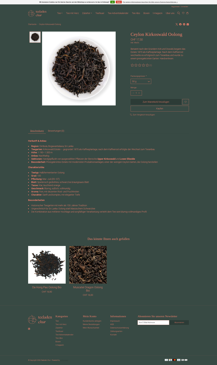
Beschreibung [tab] (37, 130)
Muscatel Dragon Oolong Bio (88, 289)
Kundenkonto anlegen (92, 321)
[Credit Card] (170, 360)
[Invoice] (166, 360)
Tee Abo (136, 13)
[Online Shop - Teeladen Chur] (37, 13)
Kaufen (159, 108)
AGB (112, 324)
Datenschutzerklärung (119, 328)
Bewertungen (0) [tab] (56, 130)
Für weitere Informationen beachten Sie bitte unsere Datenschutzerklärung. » (150, 2)
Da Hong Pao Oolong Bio (46, 287)
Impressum (115, 321)
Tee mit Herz (72, 13)
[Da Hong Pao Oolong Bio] (47, 265)
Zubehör (59, 328)
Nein (118, 2)
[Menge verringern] (133, 93)
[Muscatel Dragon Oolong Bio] (88, 265)
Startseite (32, 24)
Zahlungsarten (116, 331)
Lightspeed (64, 360)
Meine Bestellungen (91, 324)
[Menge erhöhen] (139, 93)
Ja (112, 2)
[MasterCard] (174, 360)
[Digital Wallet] (184, 360)
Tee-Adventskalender (118, 13)
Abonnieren (179, 322)
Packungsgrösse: (139, 76)
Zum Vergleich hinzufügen (144, 115)
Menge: (134, 87)
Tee (57, 321)
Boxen (146, 13)
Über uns (170, 13)
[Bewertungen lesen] (140, 65)
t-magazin (157, 13)
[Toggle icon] (178, 13)
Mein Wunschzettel (91, 328)
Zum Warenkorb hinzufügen (156, 102)
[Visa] (178, 360)
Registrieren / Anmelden (179, 7)
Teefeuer (99, 13)
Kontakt (113, 335)
